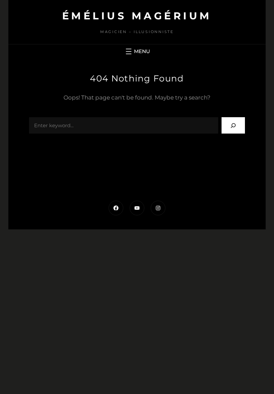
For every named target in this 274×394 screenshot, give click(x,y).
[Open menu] (137, 51)
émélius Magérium (137, 16)
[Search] (233, 125)
